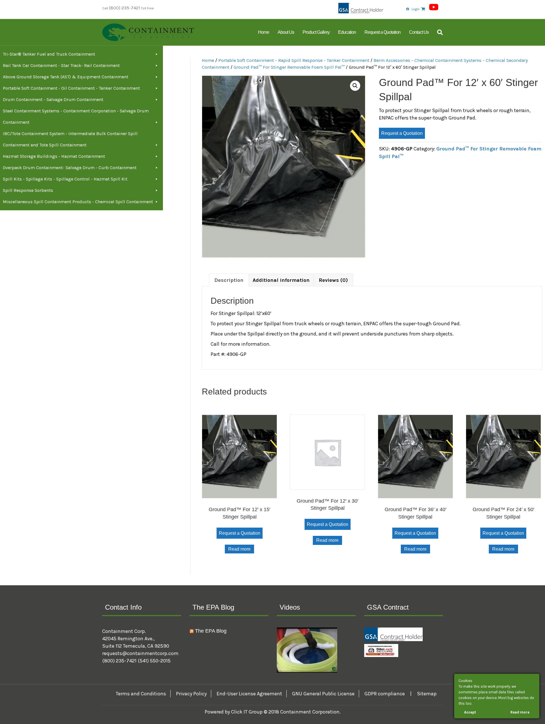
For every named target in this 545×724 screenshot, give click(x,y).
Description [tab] (229, 280)
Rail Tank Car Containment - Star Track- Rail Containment (61, 65)
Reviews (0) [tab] (333, 280)
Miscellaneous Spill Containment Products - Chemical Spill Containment (78, 201)
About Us (286, 32)
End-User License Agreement (249, 694)
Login (416, 9)
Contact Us (419, 32)
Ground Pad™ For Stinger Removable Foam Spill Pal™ (289, 67)
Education (347, 32)
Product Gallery (316, 32)
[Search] (438, 32)
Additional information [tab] (281, 280)
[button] (355, 86)
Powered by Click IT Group (234, 712)
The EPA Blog (211, 631)
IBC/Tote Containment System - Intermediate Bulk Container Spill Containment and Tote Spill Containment (70, 139)
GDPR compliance (384, 694)
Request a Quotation (382, 32)
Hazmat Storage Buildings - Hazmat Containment (54, 156)
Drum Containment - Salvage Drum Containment (53, 99)
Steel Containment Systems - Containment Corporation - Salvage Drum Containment (76, 116)
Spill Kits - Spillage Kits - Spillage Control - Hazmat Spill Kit (65, 179)
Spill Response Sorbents (28, 190)
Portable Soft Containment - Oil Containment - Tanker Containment (71, 88)
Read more (239, 549)
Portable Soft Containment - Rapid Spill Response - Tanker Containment (293, 60)
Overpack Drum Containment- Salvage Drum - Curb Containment (70, 167)
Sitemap (427, 694)
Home (263, 32)
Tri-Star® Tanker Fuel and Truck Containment (49, 54)
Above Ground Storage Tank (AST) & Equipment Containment (65, 76)
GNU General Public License (323, 694)
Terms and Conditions (141, 694)
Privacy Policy (191, 694)
